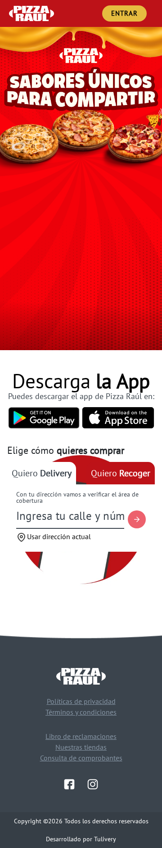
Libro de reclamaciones (81, 736)
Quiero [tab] (42, 473)
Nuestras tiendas (81, 747)
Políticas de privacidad (81, 701)
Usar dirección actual (59, 536)
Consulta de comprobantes (81, 757)
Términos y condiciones (81, 711)
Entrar (124, 13)
